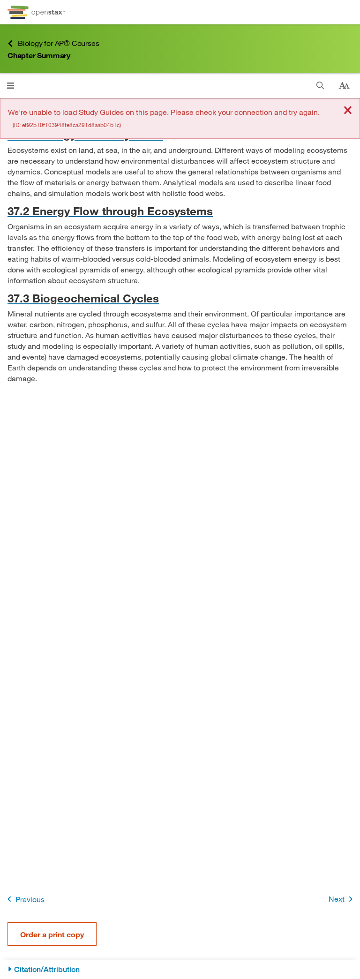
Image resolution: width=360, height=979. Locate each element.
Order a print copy (52, 934)
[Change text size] (344, 85)
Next (337, 898)
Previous (30, 899)
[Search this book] (320, 85)
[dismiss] (348, 111)
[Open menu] (10, 85)
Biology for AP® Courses (58, 42)
